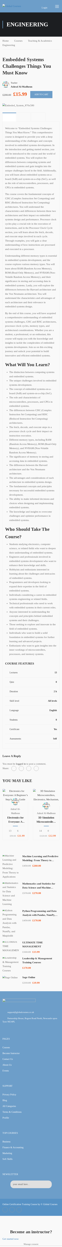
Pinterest (19, 1209)
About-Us (7, 1065)
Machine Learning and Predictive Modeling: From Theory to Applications (40, 860)
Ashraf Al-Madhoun (46, 813)
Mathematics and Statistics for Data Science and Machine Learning (38, 887)
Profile (5, 1118)
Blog (4, 1100)
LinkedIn (12, 1209)
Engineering (8, 45)
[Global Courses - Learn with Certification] (15, 6)
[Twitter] (21, 768)
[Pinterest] (28, 768)
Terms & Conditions (11, 1112)
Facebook (5, 1209)
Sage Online (28, 977)
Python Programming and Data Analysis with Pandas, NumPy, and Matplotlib (39, 915)
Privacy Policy (9, 1094)
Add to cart (41, 94)
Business (6, 1141)
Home (5, 40)
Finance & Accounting (12, 1147)
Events (5, 1070)
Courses (18, 40)
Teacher (14, 83)
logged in (21, 763)
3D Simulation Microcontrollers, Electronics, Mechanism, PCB (46, 820)
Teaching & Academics (40, 40)
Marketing (7, 1153)
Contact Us (7, 1059)
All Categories (9, 1106)
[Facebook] (13, 768)
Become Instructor (11, 1053)
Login (44, 7)
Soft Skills (7, 1159)
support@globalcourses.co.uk (20, 1012)
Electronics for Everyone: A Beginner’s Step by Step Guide (15, 820)
